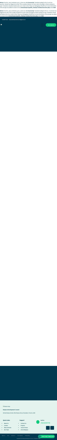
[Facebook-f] (50, 19)
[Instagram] (54, 19)
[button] (42, 25)
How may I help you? (48, 436)
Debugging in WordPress (40, 6)
